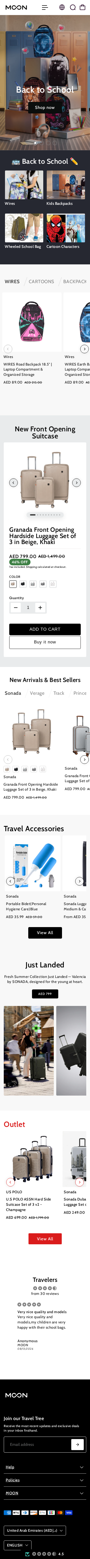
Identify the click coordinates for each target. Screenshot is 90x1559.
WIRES (12, 281)
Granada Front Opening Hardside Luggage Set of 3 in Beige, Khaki (42, 536)
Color (14, 577)
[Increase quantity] (40, 607)
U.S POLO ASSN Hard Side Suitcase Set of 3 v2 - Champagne (28, 1204)
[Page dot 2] (42, 143)
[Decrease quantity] (16, 607)
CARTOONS (41, 281)
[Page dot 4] (54, 143)
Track (59, 693)
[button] (44, 1554)
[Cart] (82, 7)
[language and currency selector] (62, 7)
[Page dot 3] (48, 143)
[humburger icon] (45, 7)
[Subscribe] (77, 1444)
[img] (45, 1288)
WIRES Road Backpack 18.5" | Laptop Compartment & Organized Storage (28, 369)
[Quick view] (57, 297)
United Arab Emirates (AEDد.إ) (32, 1530)
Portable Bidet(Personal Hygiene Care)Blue (26, 906)
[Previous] (8, 349)
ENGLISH (15, 1545)
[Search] (72, 7)
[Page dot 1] (35, 143)
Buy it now (45, 642)
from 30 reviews (45, 1293)
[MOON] (20, 7)
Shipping (31, 567)
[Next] (84, 349)
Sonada (13, 693)
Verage (37, 693)
